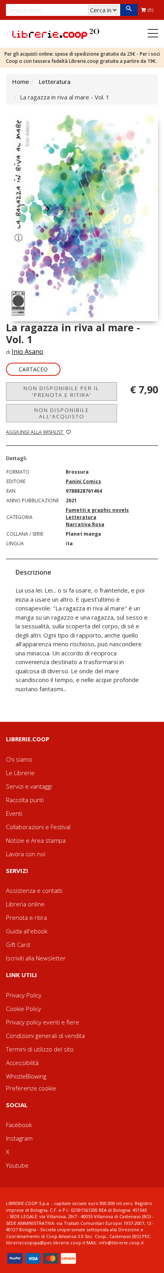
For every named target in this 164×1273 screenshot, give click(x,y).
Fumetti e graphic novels (97, 510)
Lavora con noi (25, 854)
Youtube (17, 1165)
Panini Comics (83, 481)
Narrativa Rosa (85, 524)
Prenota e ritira (26, 917)
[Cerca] (129, 10)
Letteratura (54, 82)
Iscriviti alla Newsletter (36, 958)
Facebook (19, 1125)
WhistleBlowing (26, 1076)
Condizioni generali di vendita (45, 1036)
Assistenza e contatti (34, 890)
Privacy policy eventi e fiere (42, 1022)
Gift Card (18, 944)
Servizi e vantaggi (29, 786)
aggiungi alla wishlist (35, 432)
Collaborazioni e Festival (38, 827)
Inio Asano (27, 351)
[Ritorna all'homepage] (55, 33)
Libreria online (25, 904)
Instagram (19, 1138)
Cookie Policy (23, 1009)
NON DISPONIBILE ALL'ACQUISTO (61, 413)
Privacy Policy (23, 995)
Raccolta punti (25, 800)
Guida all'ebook (26, 931)
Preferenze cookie (31, 1088)
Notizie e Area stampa (36, 840)
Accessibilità (22, 1063)
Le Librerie (20, 773)
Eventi (14, 813)
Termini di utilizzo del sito (40, 1049)
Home (20, 82)
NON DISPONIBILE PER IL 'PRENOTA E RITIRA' (61, 391)
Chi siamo (19, 759)
